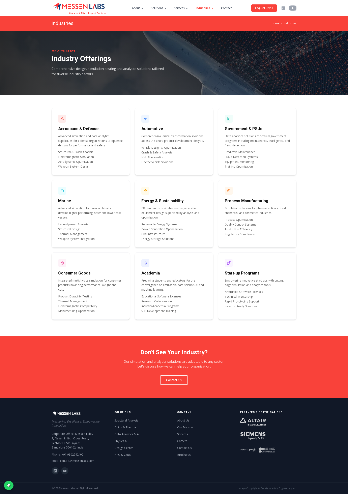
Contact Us (174, 380)
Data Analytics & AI (127, 434)
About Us (183, 420)
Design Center (123, 448)
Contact (226, 8)
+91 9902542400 (72, 454)
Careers (182, 441)
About (136, 8)
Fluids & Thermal (125, 427)
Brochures (184, 455)
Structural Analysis (126, 420)
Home (275, 23)
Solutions (157, 8)
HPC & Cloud (122, 455)
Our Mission (185, 427)
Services (179, 8)
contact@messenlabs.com (77, 461)
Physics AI (120, 441)
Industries (203, 8)
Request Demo (264, 8)
